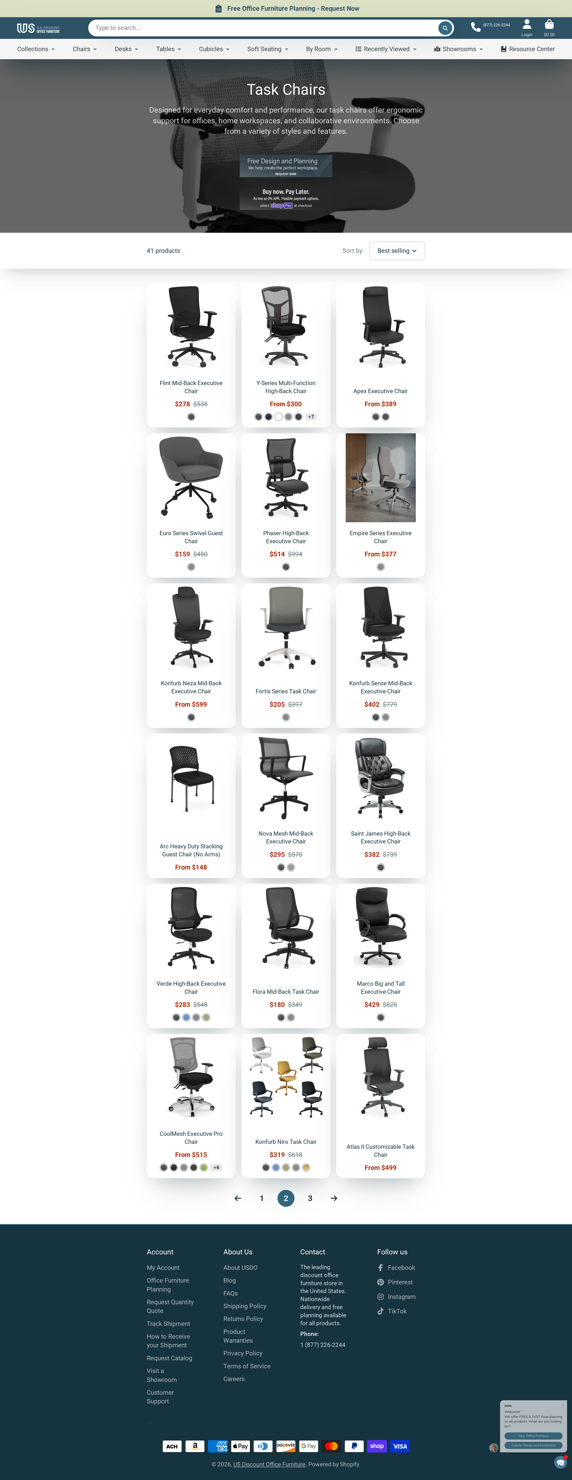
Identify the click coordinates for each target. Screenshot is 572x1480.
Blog (229, 1280)
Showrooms (459, 49)
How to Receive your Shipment (168, 1341)
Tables (165, 49)
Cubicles (211, 49)
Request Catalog (169, 1358)
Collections (32, 49)
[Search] (445, 28)
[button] (560, 1462)
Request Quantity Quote (170, 1306)
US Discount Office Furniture (269, 1464)
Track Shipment (168, 1323)
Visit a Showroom (162, 1375)
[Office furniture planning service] (286, 166)
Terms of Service (247, 1366)
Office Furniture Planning (168, 1285)
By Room (318, 49)
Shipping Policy (244, 1306)
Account (527, 28)
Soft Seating (264, 49)
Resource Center (532, 49)
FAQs (230, 1293)
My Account (163, 1267)
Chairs (81, 49)
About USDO (240, 1267)
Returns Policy (243, 1319)
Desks (123, 49)
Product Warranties (238, 1336)
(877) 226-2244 (496, 25)
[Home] (38, 28)
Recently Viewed (387, 49)
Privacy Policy (242, 1353)
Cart (549, 28)
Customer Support (160, 1397)
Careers (234, 1379)
